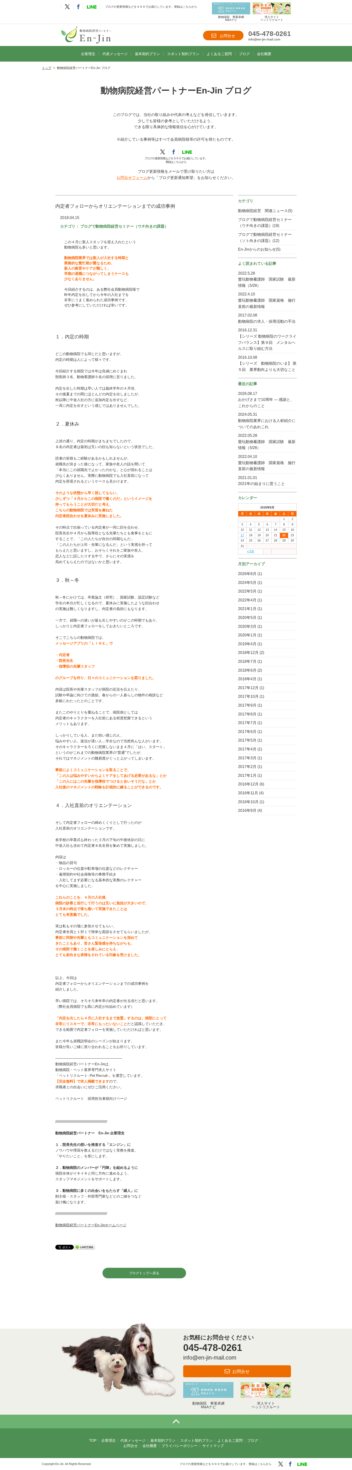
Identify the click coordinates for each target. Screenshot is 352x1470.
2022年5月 (247, 591)
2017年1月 (247, 775)
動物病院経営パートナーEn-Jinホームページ (90, 1225)
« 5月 (250, 551)
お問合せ (227, 36)
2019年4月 (247, 644)
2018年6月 (247, 670)
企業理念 (88, 54)
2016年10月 (248, 802)
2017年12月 (248, 688)
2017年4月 (247, 749)
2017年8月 (247, 714)
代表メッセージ (115, 54)
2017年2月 (247, 767)
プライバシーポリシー (180, 1446)
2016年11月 (248, 793)
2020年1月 (247, 635)
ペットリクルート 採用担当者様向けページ (91, 1098)
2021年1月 (247, 609)
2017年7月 (247, 723)
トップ (46, 67)
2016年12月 (248, 784)
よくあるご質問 (219, 54)
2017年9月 (247, 705)
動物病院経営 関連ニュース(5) (265, 211)
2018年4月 (247, 679)
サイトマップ (213, 1446)
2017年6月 (247, 732)
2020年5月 (247, 618)
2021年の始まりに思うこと (261, 484)
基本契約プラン (147, 54)
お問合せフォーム (132, 178)
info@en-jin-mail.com (264, 39)
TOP (93, 1440)
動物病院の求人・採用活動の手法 (266, 321)
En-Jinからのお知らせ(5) (259, 249)
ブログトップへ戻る (144, 1273)
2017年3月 (247, 758)
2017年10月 (248, 696)
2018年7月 (247, 661)
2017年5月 (247, 740)
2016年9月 (247, 810)
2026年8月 (247, 574)
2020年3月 (247, 626)
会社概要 (264, 54)
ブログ (244, 54)
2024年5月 (247, 583)
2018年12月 (248, 653)
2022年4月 (247, 600)
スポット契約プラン (183, 54)
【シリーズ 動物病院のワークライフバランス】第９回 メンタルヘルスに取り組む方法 (267, 342)
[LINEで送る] (84, 1247)
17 (242, 535)
